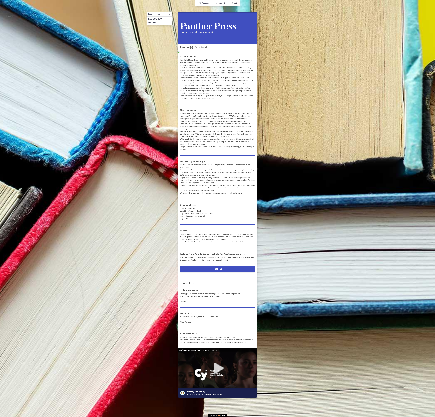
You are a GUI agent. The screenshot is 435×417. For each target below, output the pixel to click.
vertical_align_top (169, 14)
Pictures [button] (217, 268)
